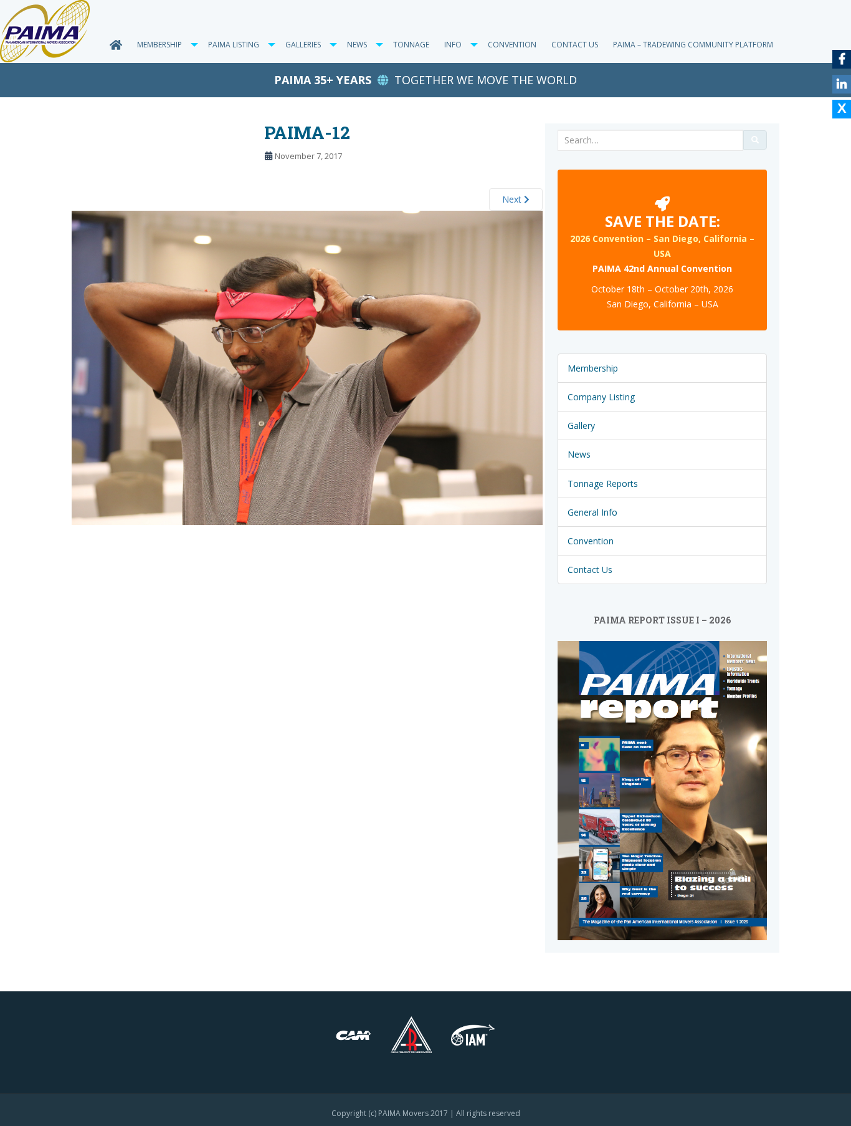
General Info (592, 512)
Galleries (303, 44)
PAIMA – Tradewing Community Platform (693, 44)
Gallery (581, 425)
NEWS (357, 44)
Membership (159, 44)
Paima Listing (233, 44)
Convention (512, 44)
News (579, 454)
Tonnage (411, 44)
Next (513, 199)
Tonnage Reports (603, 483)
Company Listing (601, 397)
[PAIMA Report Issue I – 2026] (662, 790)
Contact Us (574, 44)
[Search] (755, 140)
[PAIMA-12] (307, 367)
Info (453, 44)
